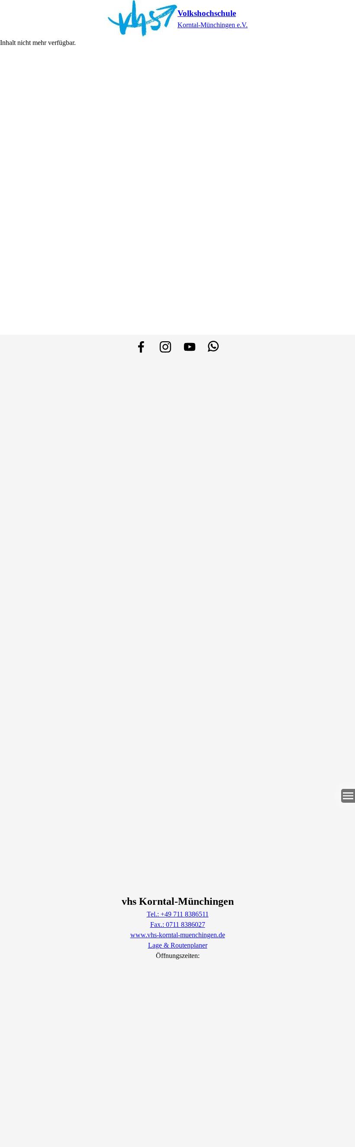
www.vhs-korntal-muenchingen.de (177, 935)
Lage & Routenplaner (177, 945)
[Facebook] (141, 347)
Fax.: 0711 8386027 (177, 924)
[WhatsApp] (214, 347)
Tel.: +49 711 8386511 (178, 914)
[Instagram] (165, 347)
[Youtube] (190, 347)
